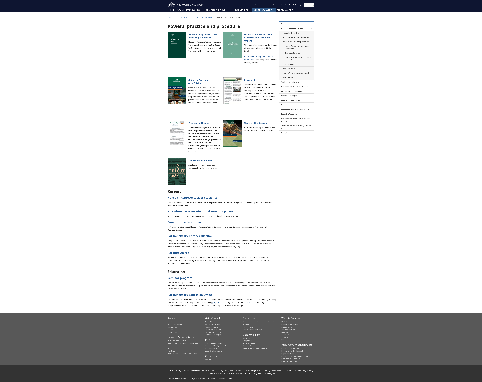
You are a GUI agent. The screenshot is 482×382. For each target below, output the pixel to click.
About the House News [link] (291, 33)
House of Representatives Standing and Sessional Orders (259, 37)
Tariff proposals (211, 348)
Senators (171, 329)
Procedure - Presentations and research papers (200, 211)
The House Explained (200, 160)
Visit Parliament (285, 10)
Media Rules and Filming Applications (256, 348)
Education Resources (213, 329)
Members (171, 351)
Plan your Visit (248, 346)
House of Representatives (203, 18)
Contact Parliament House (252, 329)
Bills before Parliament (213, 343)
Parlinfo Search (178, 252)
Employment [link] (286, 105)
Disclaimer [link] (211, 378)
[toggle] (311, 28)
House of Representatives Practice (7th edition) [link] (297, 47)
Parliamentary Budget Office (291, 359)
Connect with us (249, 327)
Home (171, 10)
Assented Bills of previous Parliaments (219, 346)
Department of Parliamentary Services (295, 356)
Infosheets (250, 80)
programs (216, 302)
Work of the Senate (175, 324)
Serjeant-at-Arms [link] (289, 64)
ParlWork (292, 5)
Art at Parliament (249, 343)
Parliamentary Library (213, 332)
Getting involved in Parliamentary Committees (260, 322)
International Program (213, 335)
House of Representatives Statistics (192, 197)
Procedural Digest (198, 122)
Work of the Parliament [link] (290, 82)
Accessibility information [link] (177, 378)
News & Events (241, 10)
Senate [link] (284, 24)
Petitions (246, 324)
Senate (170, 322)
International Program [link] (289, 96)
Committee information (184, 222)
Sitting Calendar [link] (287, 133)
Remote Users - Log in (289, 324)
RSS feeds (285, 340)
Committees (209, 360)
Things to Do (247, 341)
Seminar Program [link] (289, 77)
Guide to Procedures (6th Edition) (199, 82)
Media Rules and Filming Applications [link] (295, 109)
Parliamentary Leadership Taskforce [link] (294, 86)
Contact (276, 5)
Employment (286, 332)
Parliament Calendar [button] (263, 5)
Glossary (284, 337)
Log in (301, 5)
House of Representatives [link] (292, 28)
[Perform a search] (312, 5)
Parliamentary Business (188, 10)
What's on (246, 338)
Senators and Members (217, 10)
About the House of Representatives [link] (296, 37)
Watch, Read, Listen (212, 324)
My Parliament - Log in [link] (289, 322)
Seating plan (172, 332)
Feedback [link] (221, 378)
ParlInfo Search (287, 327)
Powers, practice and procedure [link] (296, 42)
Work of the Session (255, 122)
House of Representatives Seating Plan (182, 353)
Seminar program (180, 278)
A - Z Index (285, 335)
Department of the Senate (291, 348)
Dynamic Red (172, 327)
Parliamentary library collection (190, 236)
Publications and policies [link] (290, 100)
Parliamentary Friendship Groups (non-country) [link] (295, 119)
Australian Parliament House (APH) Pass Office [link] (296, 127)
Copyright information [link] (197, 378)
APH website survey (288, 329)
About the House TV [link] (290, 69)
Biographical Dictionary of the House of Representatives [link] (297, 58)
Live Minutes (172, 348)
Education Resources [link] (289, 114)
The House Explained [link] (292, 53)
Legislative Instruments (214, 351)
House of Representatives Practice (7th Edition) (203, 36)
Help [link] (230, 378)
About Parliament (263, 10)
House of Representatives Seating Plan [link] (296, 73)
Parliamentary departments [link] (291, 91)
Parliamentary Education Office (190, 295)
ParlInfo (284, 5)
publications (249, 302)
